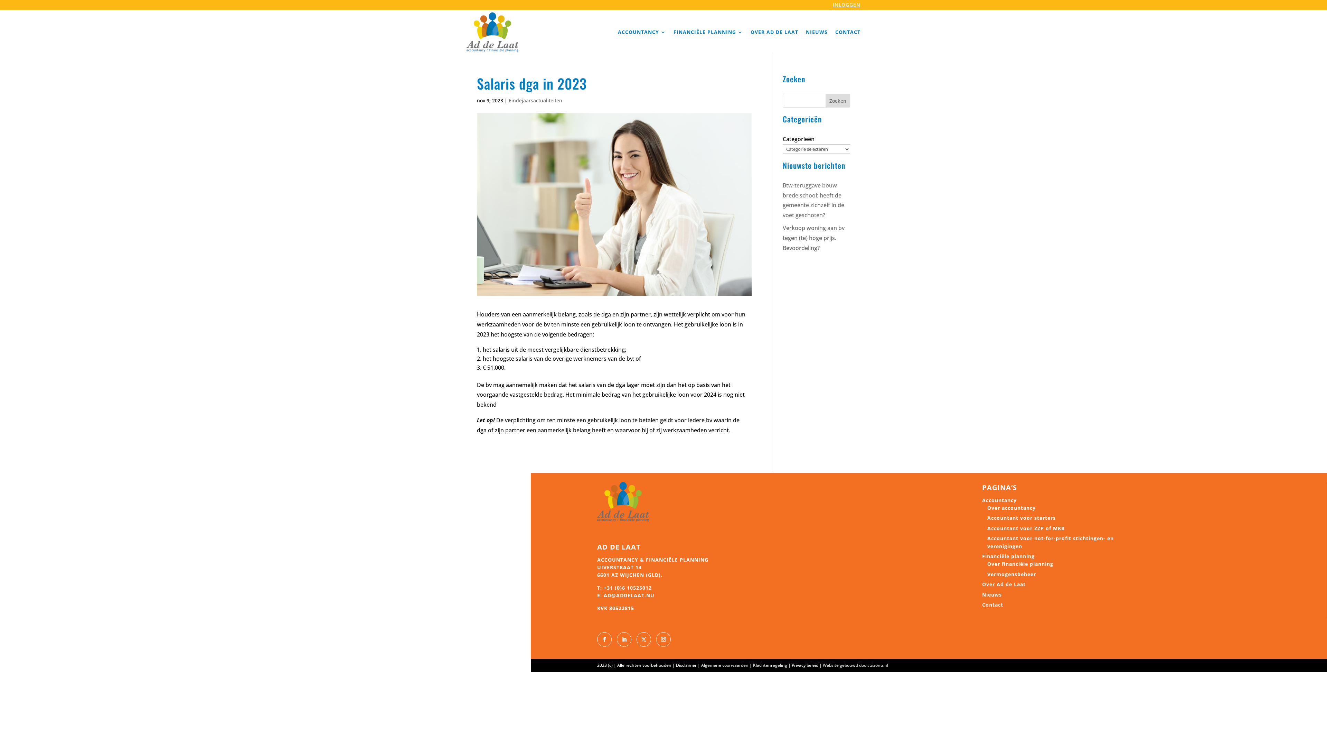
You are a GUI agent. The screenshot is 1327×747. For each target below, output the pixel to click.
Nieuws (817, 32)
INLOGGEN (846, 4)
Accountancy (638, 32)
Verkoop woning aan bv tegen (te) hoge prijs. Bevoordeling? (814, 238)
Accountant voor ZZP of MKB (1026, 528)
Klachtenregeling (770, 665)
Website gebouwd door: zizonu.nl (855, 665)
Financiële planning (705, 32)
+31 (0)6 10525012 (628, 587)
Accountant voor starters (1021, 518)
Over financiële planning (1020, 564)
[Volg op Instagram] (663, 639)
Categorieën (799, 139)
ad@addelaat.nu (629, 595)
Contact (847, 32)
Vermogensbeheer (1011, 574)
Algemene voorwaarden (725, 665)
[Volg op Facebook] (604, 639)
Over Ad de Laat (774, 32)
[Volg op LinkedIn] (624, 639)
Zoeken (837, 101)
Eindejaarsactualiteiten (535, 100)
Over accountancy (1011, 508)
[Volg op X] (644, 639)
